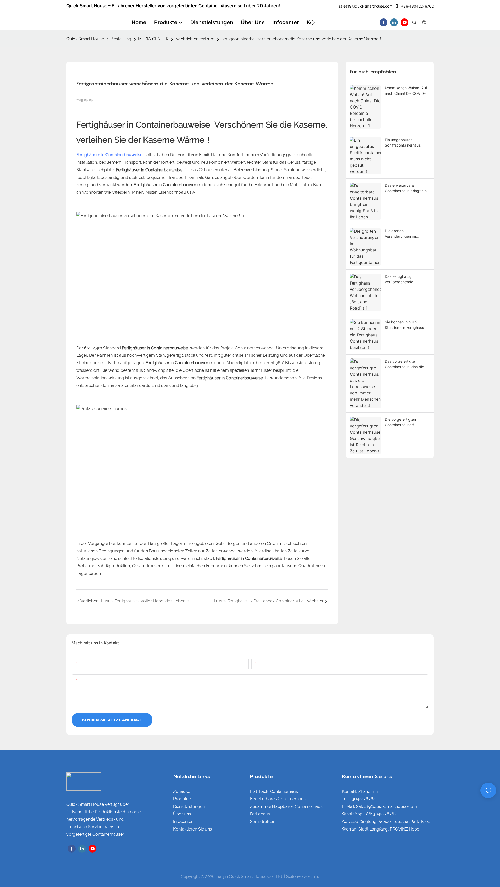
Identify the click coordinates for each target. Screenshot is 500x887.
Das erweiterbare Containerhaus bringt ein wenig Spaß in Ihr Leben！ (406, 188)
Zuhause (181, 791)
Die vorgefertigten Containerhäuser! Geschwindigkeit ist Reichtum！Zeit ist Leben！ (401, 422)
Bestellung (121, 38)
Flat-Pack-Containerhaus (274, 791)
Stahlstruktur (262, 821)
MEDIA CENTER (153, 38)
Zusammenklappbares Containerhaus (286, 806)
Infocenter (183, 821)
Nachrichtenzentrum (195, 38)
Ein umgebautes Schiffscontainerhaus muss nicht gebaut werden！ (403, 142)
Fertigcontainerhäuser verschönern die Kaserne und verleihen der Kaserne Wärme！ (302, 38)
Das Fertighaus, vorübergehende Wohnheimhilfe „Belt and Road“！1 (405, 279)
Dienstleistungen (189, 806)
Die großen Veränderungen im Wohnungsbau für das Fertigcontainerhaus (403, 234)
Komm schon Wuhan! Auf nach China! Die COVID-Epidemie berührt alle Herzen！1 (406, 91)
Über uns (182, 813)
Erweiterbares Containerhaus (278, 798)
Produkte (182, 798)
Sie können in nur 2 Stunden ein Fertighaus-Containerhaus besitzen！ (407, 325)
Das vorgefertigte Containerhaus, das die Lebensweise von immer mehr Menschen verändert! (405, 364)
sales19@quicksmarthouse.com (365, 6)
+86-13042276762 (417, 6)
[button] (313, 22)
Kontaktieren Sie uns (192, 829)
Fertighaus (260, 813)
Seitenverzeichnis (302, 876)
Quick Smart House (85, 38)
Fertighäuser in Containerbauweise (144, 124)
